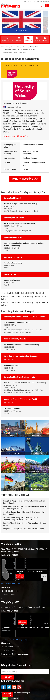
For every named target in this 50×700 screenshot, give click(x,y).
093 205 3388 (44, 2)
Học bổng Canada (13, 436)
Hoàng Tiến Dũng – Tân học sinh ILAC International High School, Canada (24, 502)
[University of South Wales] (25, 91)
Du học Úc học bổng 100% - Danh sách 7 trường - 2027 (23, 529)
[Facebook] (3, 689)
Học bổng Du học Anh (30, 47)
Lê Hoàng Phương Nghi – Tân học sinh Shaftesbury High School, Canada (24, 513)
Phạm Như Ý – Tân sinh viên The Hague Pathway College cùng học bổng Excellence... (24, 507)
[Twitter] (9, 689)
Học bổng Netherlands (13, 471)
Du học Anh (15, 47)
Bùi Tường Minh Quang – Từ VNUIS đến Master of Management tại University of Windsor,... (21, 519)
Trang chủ (4, 47)
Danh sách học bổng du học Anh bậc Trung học (23, 293)
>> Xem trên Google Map (10, 584)
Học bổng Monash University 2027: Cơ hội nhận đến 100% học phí (24, 524)
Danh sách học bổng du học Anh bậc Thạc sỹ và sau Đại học (24, 304)
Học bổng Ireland (37, 489)
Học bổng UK (37, 436)
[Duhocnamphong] (10, 5)
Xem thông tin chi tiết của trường (15, 136)
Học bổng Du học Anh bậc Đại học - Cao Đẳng (20, 50)
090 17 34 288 (31, 2)
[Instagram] (14, 689)
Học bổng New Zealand (37, 471)
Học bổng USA (36, 453)
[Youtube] (19, 689)
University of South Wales (15, 103)
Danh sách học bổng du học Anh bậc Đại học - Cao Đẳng (23, 298)
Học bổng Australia (13, 453)
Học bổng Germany (13, 489)
